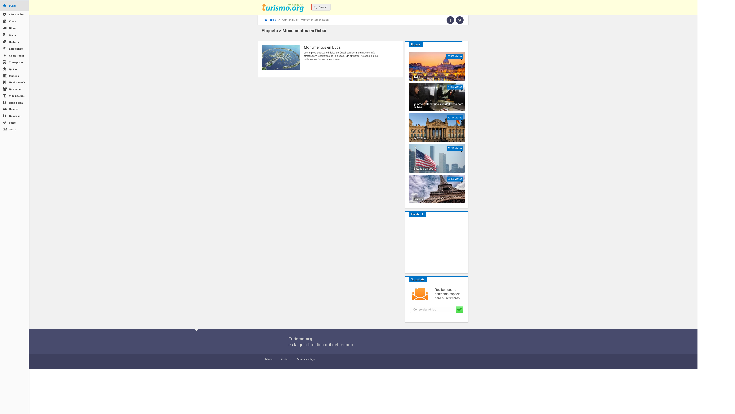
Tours (12, 129)
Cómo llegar (16, 55)
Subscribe (459, 309)
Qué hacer (15, 89)
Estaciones (16, 48)
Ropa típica (16, 102)
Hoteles (14, 109)
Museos (14, 75)
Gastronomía (17, 82)
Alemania (420, 138)
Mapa (12, 35)
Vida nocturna (17, 95)
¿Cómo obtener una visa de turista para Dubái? (438, 106)
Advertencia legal (306, 359)
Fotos (12, 122)
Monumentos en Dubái (322, 47)
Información (16, 14)
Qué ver (14, 69)
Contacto (286, 359)
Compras (14, 115)
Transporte (16, 62)
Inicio (272, 19)
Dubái (12, 5)
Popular (416, 44)
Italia (417, 76)
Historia (14, 42)
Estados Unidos (423, 168)
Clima (12, 28)
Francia (418, 199)
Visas (12, 21)
